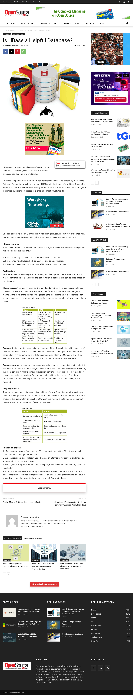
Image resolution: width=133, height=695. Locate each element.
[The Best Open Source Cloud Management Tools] (123, 329)
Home (5, 30)
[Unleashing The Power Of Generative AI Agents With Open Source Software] (123, 160)
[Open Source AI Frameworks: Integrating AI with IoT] (123, 342)
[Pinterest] (17, 51)
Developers (27, 23)
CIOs (56, 23)
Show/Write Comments (44, 584)
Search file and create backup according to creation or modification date (117, 201)
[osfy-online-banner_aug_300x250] (110, 104)
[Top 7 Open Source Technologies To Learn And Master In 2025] (123, 316)
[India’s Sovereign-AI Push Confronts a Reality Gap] (123, 135)
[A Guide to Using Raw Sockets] (97, 214)
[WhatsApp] (23, 51)
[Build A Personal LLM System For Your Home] (123, 147)
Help (101, 23)
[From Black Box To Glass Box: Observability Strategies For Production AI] (73, 552)
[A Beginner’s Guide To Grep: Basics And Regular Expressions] (97, 226)
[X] (128, 2)
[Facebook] (120, 2)
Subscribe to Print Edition (11, 2)
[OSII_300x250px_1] (44, 230)
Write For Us (26, 2)
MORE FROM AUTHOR (33, 538)
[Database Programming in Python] (97, 262)
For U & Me (10, 23)
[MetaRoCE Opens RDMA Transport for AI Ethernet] (9, 637)
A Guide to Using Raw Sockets (117, 212)
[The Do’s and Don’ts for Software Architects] (123, 304)
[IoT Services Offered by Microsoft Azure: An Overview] (123, 354)
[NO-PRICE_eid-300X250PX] (44, 154)
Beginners (16, 34)
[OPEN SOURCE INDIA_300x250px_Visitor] (110, 65)
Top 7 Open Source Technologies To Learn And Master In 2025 (101, 315)
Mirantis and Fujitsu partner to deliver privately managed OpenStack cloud (70, 503)
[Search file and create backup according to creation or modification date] (97, 202)
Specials (89, 23)
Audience (13, 30)
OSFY (22, 34)
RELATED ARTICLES (12, 538)
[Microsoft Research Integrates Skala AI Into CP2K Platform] (9, 625)
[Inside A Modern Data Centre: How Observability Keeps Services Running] (44, 553)
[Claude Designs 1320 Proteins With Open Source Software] (9, 612)
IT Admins (43, 23)
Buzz (77, 23)
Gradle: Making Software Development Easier (22, 502)
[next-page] (8, 574)
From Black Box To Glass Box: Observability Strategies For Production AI (71, 566)
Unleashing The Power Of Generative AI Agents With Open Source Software (103, 159)
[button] (127, 23)
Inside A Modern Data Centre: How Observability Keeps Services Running (42, 566)
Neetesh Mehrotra (12, 45)
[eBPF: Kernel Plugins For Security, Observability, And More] (16, 552)
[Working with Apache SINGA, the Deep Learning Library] (123, 173)
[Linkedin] (124, 2)
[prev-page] (4, 574)
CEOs (66, 23)
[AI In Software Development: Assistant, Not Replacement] (123, 122)
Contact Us (36, 2)
